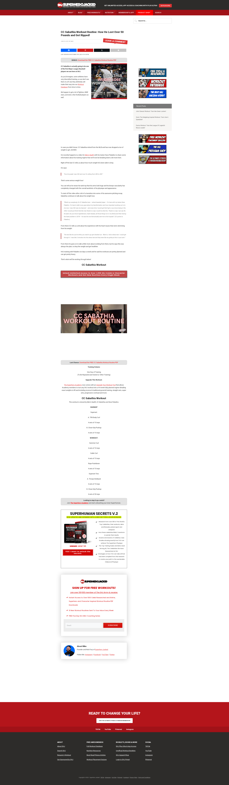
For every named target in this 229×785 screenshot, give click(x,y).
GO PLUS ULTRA (165, 5)
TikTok (147, 746)
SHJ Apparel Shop (122, 755)
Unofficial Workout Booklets (125, 751)
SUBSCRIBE (113, 625)
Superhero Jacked (76, 4)
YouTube (105, 655)
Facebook (97, 655)
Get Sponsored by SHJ (65, 759)
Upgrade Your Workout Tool (106, 385)
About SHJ (61, 746)
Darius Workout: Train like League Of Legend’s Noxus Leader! (150, 127)
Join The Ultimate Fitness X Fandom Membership (114, 720)
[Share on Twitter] (2, 201)
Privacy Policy (133, 777)
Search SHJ (61, 751)
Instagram (88, 655)
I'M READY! (152, 95)
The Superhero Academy (73, 385)
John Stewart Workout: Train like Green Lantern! (151, 111)
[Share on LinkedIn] (2, 208)
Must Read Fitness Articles (96, 755)
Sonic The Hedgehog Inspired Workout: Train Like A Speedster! (152, 118)
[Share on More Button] (118, 50)
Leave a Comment (115, 41)
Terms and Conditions (144, 777)
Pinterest (148, 759)
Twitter (112, 655)
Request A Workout (64, 755)
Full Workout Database (95, 746)
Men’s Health (89, 155)
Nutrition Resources (94, 751)
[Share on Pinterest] (2, 205)
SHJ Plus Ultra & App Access (126, 746)
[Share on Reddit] (2, 212)
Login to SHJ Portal (123, 759)
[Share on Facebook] (2, 198)
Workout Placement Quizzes (97, 759)
